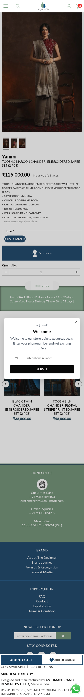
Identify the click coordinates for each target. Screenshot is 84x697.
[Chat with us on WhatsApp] (76, 688)
